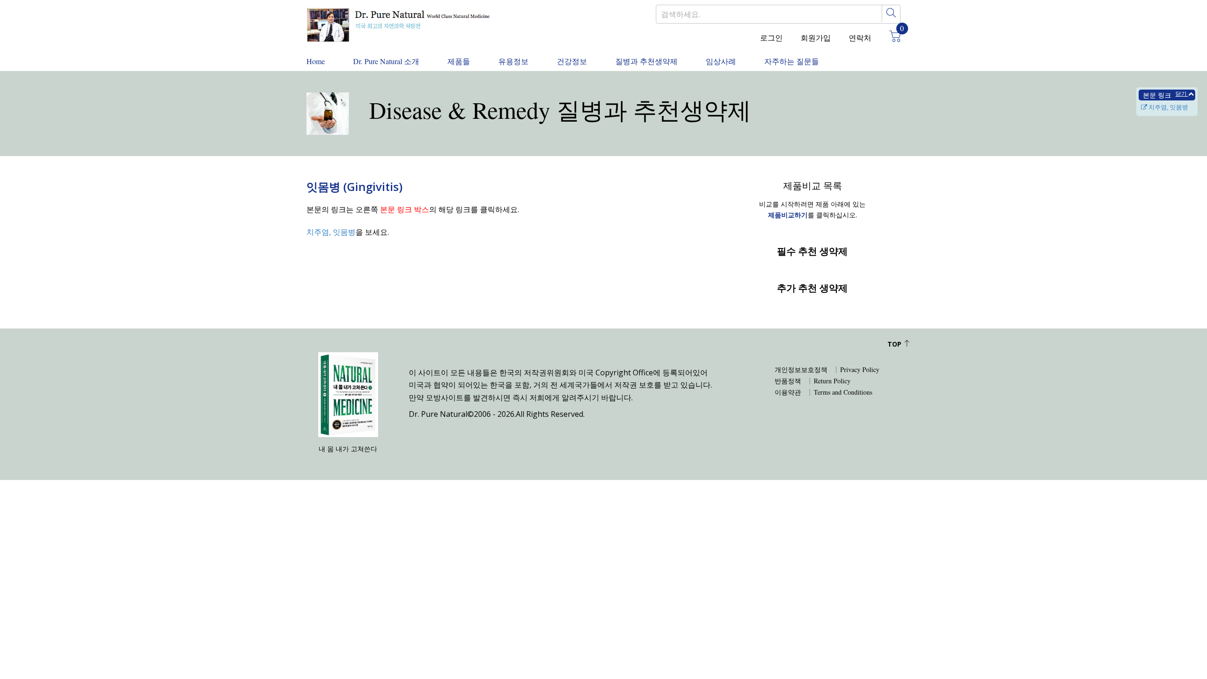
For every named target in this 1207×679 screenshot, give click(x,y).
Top (895, 344)
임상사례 (721, 61)
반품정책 (788, 381)
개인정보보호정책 (801, 369)
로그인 (771, 37)
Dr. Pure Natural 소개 (386, 61)
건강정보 (572, 61)
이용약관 (788, 392)
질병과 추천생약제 (646, 61)
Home (315, 61)
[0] (892, 37)
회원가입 (816, 37)
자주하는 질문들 (791, 61)
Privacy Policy (859, 369)
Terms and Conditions (843, 392)
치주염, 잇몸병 (1167, 107)
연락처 (860, 37)
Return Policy (832, 381)
